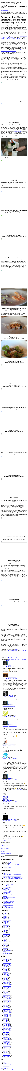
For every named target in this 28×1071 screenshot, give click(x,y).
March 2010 (6, 1007)
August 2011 (6, 987)
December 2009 (7, 1011)
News (4, 937)
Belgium (5, 916)
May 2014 (5, 968)
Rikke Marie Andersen (8, 864)
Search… (3, 856)
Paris (4, 940)
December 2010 (7, 997)
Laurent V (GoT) (12, 819)
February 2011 (6, 995)
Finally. (5, 873)
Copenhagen (6, 918)
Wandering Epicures (8, 905)
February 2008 (6, 1039)
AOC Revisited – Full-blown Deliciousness (13, 877)
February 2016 (6, 959)
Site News (5, 945)
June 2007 (5, 1049)
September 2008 (7, 1030)
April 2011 (5, 992)
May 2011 (5, 991)
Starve (4, 899)
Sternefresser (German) (8, 901)
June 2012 (5, 977)
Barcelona (5, 914)
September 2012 (7, 974)
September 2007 (7, 1046)
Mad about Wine (18, 789)
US (4, 951)
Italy (4, 931)
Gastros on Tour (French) (9, 894)
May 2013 (5, 970)
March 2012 (6, 981)
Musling (9, 867)
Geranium (23, 650)
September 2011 (7, 986)
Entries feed (6, 1063)
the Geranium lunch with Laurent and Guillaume (14, 50)
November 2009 (7, 1012)
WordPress (12, 1069)
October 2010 (6, 998)
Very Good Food (4, 10)
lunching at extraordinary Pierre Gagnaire (10, 38)
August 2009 (6, 1016)
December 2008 (7, 1026)
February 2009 (6, 1024)
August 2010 (6, 1001)
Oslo (4, 939)
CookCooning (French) (8, 891)
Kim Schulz (11, 744)
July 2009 (5, 1018)
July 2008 (5, 1033)
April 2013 (5, 972)
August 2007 (6, 1047)
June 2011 (5, 989)
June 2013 (5, 969)
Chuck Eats (6, 889)
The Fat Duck (17, 131)
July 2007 (5, 1048)
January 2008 (6, 1041)
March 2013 (6, 973)
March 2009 (6, 1023)
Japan (4, 932)
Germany (5, 928)
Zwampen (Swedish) (8, 907)
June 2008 (5, 1034)
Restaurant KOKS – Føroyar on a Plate (12, 874)
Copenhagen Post (7, 920)
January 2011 (6, 996)
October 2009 (6, 1014)
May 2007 (5, 1051)
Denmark (10, 650)
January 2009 (6, 1025)
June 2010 (5, 1004)
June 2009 (5, 1019)
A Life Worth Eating (8, 884)
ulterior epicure (6, 903)
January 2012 (6, 982)
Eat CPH (10, 862)
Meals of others (6, 934)
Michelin (5, 935)
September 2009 (7, 1015)
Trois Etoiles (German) (8, 902)
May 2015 (5, 960)
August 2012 (6, 975)
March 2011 (6, 993)
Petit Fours (5, 941)
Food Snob (10, 695)
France (5, 927)
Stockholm (5, 948)
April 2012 (5, 979)
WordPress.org (6, 1066)
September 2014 (7, 965)
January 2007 (6, 1056)
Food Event (6, 926)
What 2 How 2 (6, 906)
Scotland (5, 944)
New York (5, 936)
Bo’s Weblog (6, 888)
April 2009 (5, 1021)
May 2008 (5, 1035)
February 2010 (6, 1009)
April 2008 (5, 1037)
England (5, 923)
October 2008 (6, 1029)
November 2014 (7, 963)
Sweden (5, 949)
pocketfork (5, 898)
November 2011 (7, 984)
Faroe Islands (6, 925)
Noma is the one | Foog (13, 657)
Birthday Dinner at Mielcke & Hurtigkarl (12, 878)
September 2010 (7, 1000)
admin (16, 649)
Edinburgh (5, 922)
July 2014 (5, 966)
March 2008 (6, 1038)
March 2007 (6, 1053)
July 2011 (5, 988)
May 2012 (5, 978)
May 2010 (5, 1005)
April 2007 (5, 1052)
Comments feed (7, 1064)
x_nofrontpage (6, 953)
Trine (9, 665)
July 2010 (5, 1002)
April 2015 (5, 961)
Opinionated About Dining (9, 897)
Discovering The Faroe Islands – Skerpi (12, 876)
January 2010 (6, 1010)
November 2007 (7, 1043)
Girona (5, 930)
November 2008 (7, 1028)
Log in (4, 1062)
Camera (5, 917)
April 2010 (5, 1006)
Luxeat (5, 896)
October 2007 (6, 1044)
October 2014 (6, 964)
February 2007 (6, 1055)
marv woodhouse (12, 677)
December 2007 (7, 1042)
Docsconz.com (6, 892)
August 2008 (6, 1032)
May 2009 (5, 1020)
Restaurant (14, 650)
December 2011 (7, 983)
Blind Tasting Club (7, 887)
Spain (4, 946)
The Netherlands (7, 950)
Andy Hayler (6, 885)
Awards (5, 913)
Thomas (10, 800)
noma (2, 651)
